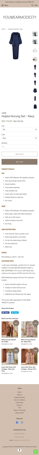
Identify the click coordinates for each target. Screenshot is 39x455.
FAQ (19, 408)
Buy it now (19, 162)
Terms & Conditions (19, 400)
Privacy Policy (19, 402)
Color (3, 134)
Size (3, 126)
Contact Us (19, 405)
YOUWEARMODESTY (19, 447)
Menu (6, 5)
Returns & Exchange (19, 410)
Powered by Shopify (31, 447)
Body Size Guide (19, 437)
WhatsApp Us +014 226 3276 (21, 440)
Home (3, 29)
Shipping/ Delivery (19, 397)
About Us (19, 395)
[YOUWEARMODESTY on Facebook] (17, 423)
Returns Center (19, 413)
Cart (35, 5)
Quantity (4, 143)
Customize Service (19, 433)
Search (19, 392)
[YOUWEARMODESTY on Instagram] (22, 423)
